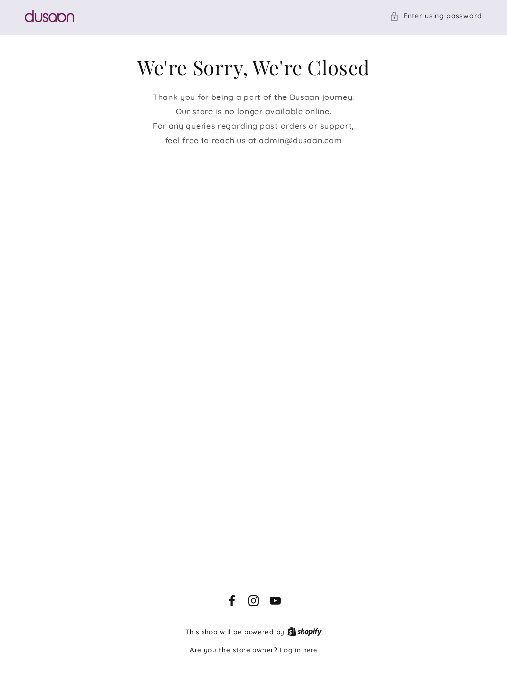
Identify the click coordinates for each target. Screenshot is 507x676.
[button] (436, 16)
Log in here (298, 650)
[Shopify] (304, 632)
